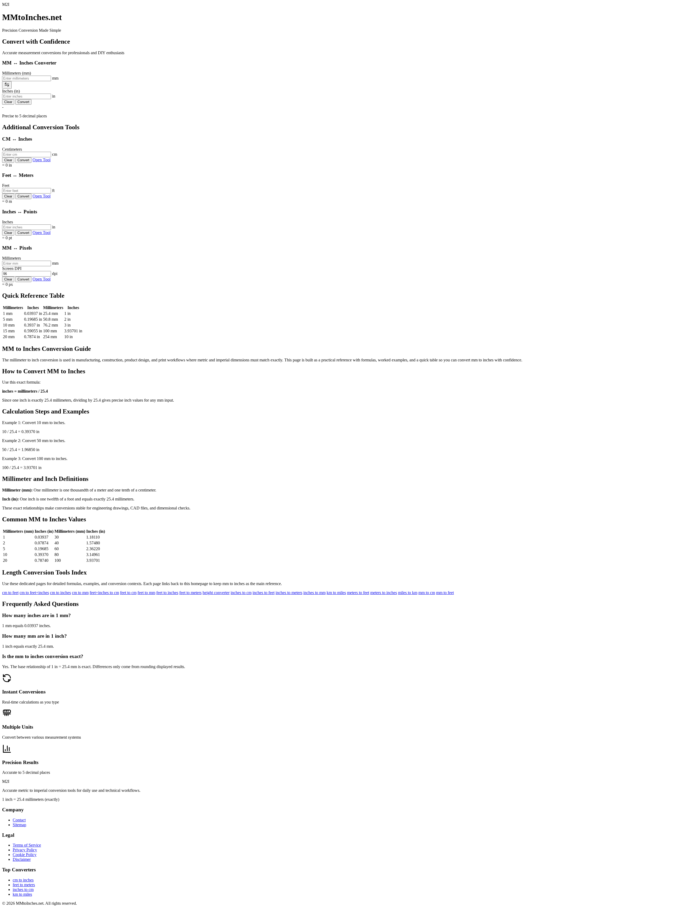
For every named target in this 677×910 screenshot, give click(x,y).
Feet (5, 185)
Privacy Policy (25, 850)
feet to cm (128, 592)
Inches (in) (11, 91)
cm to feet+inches (34, 592)
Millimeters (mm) (16, 73)
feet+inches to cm (104, 592)
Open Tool (42, 160)
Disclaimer (22, 859)
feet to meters (190, 592)
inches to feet (264, 592)
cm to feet (10, 592)
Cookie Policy (24, 854)
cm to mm (80, 592)
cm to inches (60, 592)
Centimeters (12, 149)
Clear (8, 102)
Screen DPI (11, 268)
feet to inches (167, 592)
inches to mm (314, 592)
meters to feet (358, 592)
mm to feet (445, 592)
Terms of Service (27, 845)
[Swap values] (7, 85)
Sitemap (19, 824)
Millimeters (11, 258)
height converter (216, 592)
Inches (7, 222)
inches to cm (241, 592)
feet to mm (146, 592)
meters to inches (383, 592)
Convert (23, 102)
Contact (19, 820)
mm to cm (426, 592)
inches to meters (289, 592)
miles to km (407, 592)
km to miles (336, 592)
